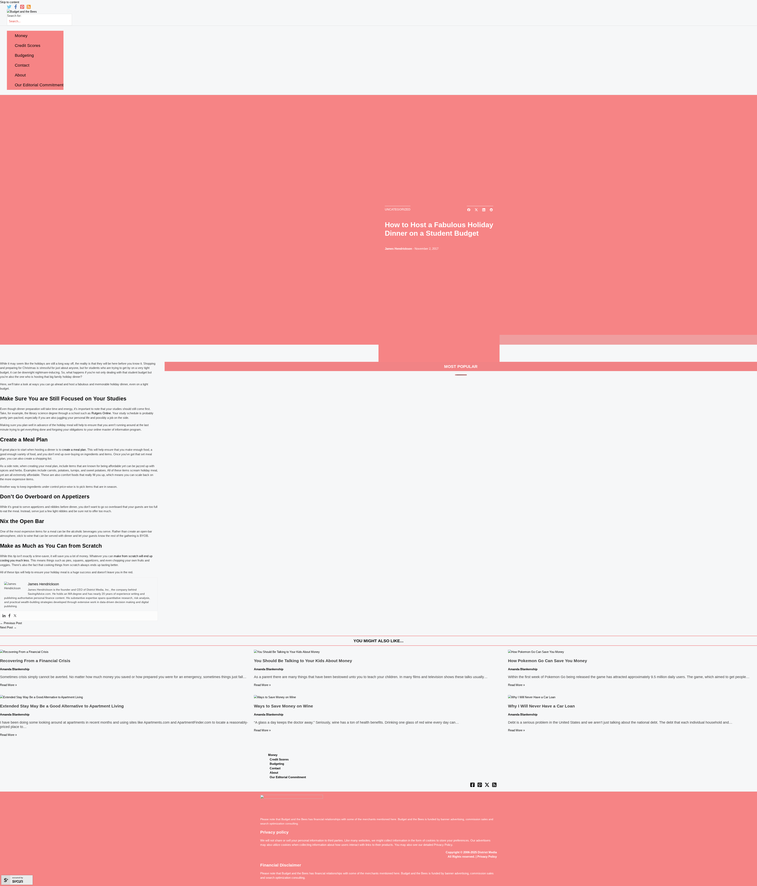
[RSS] (28, 8)
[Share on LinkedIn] (484, 210)
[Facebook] (15, 8)
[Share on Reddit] (491, 210)
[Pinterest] (22, 8)
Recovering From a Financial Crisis (35, 660)
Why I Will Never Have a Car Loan (541, 706)
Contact (275, 768)
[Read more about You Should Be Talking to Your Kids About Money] (287, 651)
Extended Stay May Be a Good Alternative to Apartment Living (62, 706)
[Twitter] (9, 8)
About (274, 772)
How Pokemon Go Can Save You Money (547, 660)
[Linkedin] (4, 616)
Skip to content (9, 2)
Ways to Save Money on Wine (283, 706)
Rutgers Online (101, 413)
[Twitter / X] (487, 786)
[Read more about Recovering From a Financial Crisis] (24, 651)
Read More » (8, 685)
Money (272, 755)
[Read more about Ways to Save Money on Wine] (275, 697)
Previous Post (11, 623)
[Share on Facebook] (469, 210)
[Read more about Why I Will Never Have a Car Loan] (531, 697)
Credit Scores (279, 759)
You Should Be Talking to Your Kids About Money (303, 660)
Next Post (8, 627)
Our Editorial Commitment (288, 777)
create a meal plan (74, 449)
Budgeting (277, 763)
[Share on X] (476, 210)
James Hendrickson (398, 248)
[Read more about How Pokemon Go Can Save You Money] (536, 651)
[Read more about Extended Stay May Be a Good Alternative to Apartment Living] (41, 697)
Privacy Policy (443, 844)
